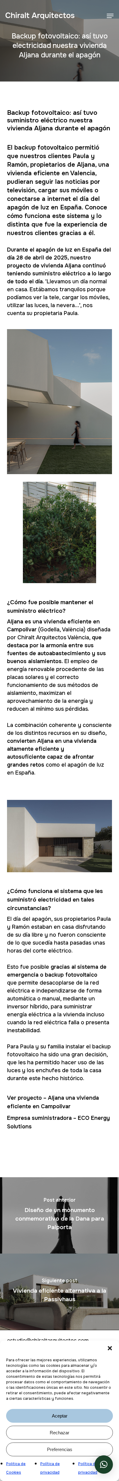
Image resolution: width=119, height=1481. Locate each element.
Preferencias (59, 1449)
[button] (110, 1348)
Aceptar (59, 1415)
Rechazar (59, 1432)
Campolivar (54, 1106)
